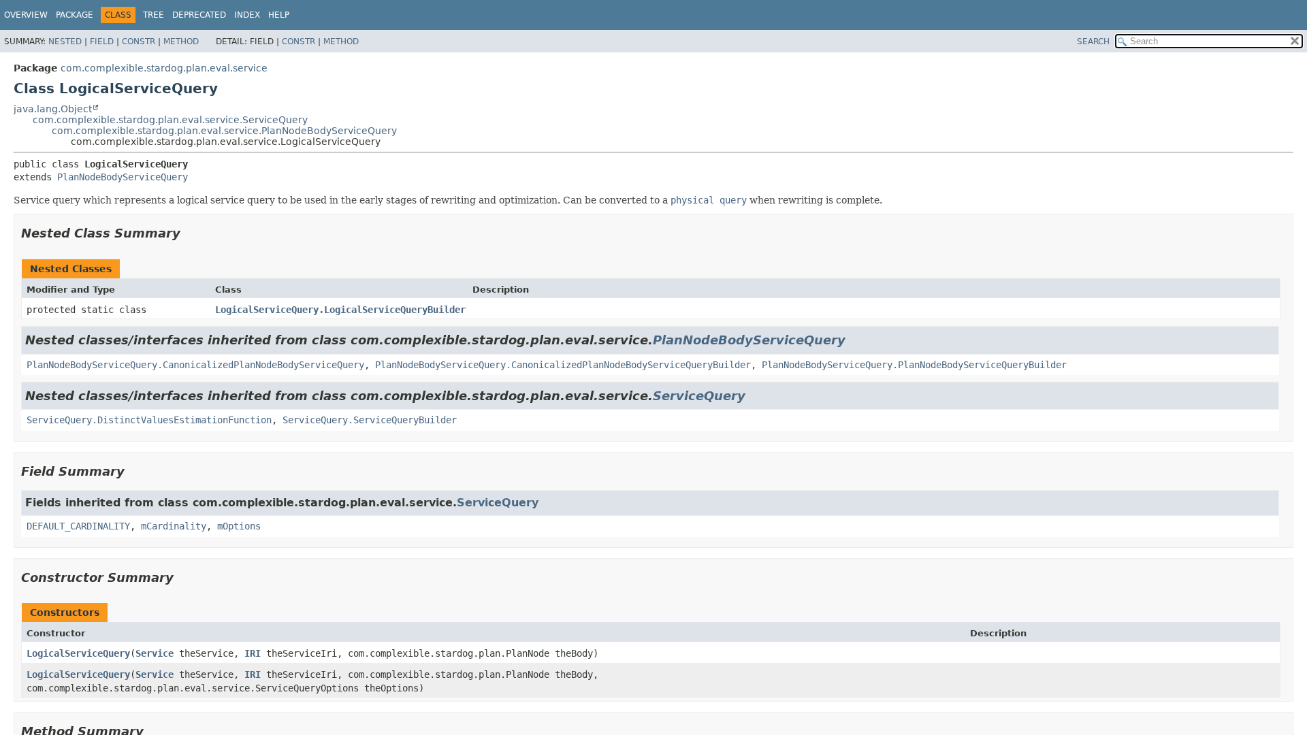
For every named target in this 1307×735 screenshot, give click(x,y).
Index (247, 15)
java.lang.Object (53, 108)
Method (181, 41)
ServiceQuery (699, 396)
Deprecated (199, 15)
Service (154, 653)
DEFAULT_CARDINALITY (78, 526)
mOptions (239, 526)
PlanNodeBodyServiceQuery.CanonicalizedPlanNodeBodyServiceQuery (195, 364)
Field (102, 41)
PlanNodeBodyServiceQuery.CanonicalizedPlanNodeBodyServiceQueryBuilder (563, 364)
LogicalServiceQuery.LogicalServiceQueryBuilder (340, 309)
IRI (252, 653)
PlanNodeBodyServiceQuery (122, 177)
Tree (153, 15)
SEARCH (1093, 41)
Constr (138, 41)
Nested (65, 41)
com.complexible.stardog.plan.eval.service (164, 68)
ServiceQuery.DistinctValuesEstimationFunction (149, 419)
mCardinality (173, 526)
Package (74, 15)
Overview (26, 15)
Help (278, 15)
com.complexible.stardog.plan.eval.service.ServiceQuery (170, 119)
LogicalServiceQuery (78, 653)
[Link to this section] (189, 233)
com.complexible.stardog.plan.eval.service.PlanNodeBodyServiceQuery (224, 130)
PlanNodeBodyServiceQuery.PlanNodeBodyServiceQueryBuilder (914, 364)
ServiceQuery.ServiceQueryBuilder (370, 419)
